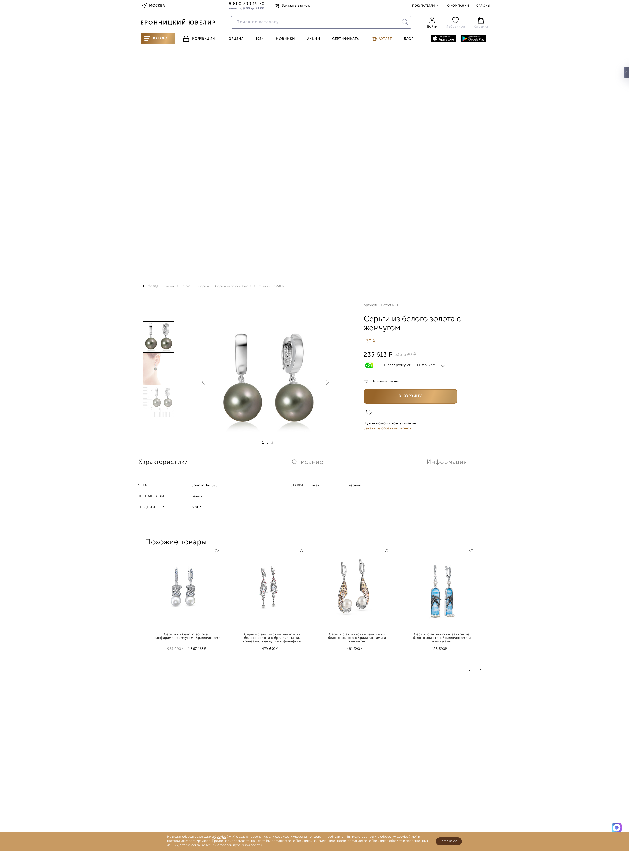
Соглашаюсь (448, 841)
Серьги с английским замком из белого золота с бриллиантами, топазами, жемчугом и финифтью (272, 636)
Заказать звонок (296, 6)
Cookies (220, 836)
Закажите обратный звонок (387, 428)
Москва (157, 6)
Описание (307, 462)
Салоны (483, 5)
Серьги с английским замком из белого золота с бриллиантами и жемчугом (357, 636)
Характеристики (163, 462)
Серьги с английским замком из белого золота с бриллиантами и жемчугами (442, 636)
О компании (458, 5)
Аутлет (385, 39)
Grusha (236, 39)
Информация (447, 462)
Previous (204, 382)
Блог (408, 39)
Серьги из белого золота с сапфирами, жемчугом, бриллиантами (187, 636)
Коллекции (203, 39)
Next (326, 382)
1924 (260, 39)
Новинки (285, 39)
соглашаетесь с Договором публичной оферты (226, 845)
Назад (152, 286)
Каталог (161, 38)
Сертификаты (346, 39)
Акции (313, 39)
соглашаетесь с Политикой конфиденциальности (309, 841)
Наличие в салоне (385, 381)
